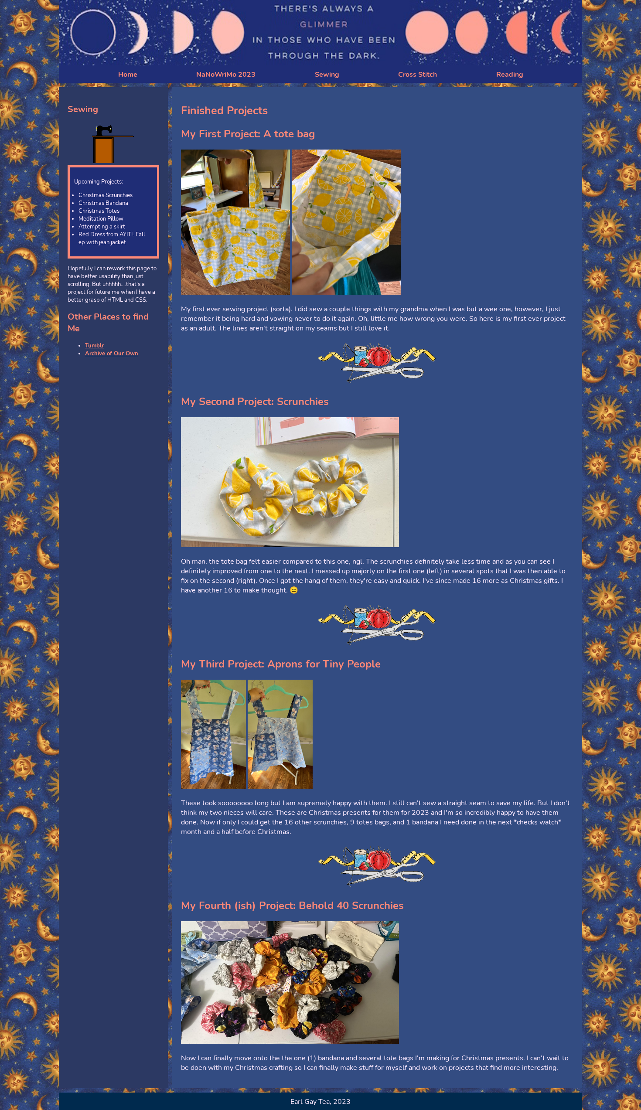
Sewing (327, 74)
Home (127, 74)
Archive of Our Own (111, 354)
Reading (509, 74)
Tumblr (94, 346)
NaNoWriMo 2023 (226, 74)
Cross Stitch (417, 74)
